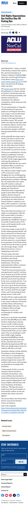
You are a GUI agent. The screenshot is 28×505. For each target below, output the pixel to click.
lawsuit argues (9, 89)
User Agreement (4, 502)
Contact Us (4, 490)
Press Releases (6, 12)
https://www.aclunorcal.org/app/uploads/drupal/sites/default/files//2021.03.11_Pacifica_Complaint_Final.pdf (14, 410)
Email (3, 455)
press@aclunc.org (12, 63)
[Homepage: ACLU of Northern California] (6, 3)
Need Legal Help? (6, 479)
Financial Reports (6, 483)
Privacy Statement (13, 502)
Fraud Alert (20, 502)
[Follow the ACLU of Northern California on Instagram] (10, 495)
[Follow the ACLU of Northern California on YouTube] (6, 495)
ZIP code (4, 460)
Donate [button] (21, 3)
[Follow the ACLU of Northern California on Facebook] (2, 495)
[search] (25, 474)
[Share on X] (13, 33)
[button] (16, 33)
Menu (15, 3)
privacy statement (21, 467)
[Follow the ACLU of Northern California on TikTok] (14, 495)
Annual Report (5, 487)
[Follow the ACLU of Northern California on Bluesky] (18, 495)
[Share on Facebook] (10, 33)
